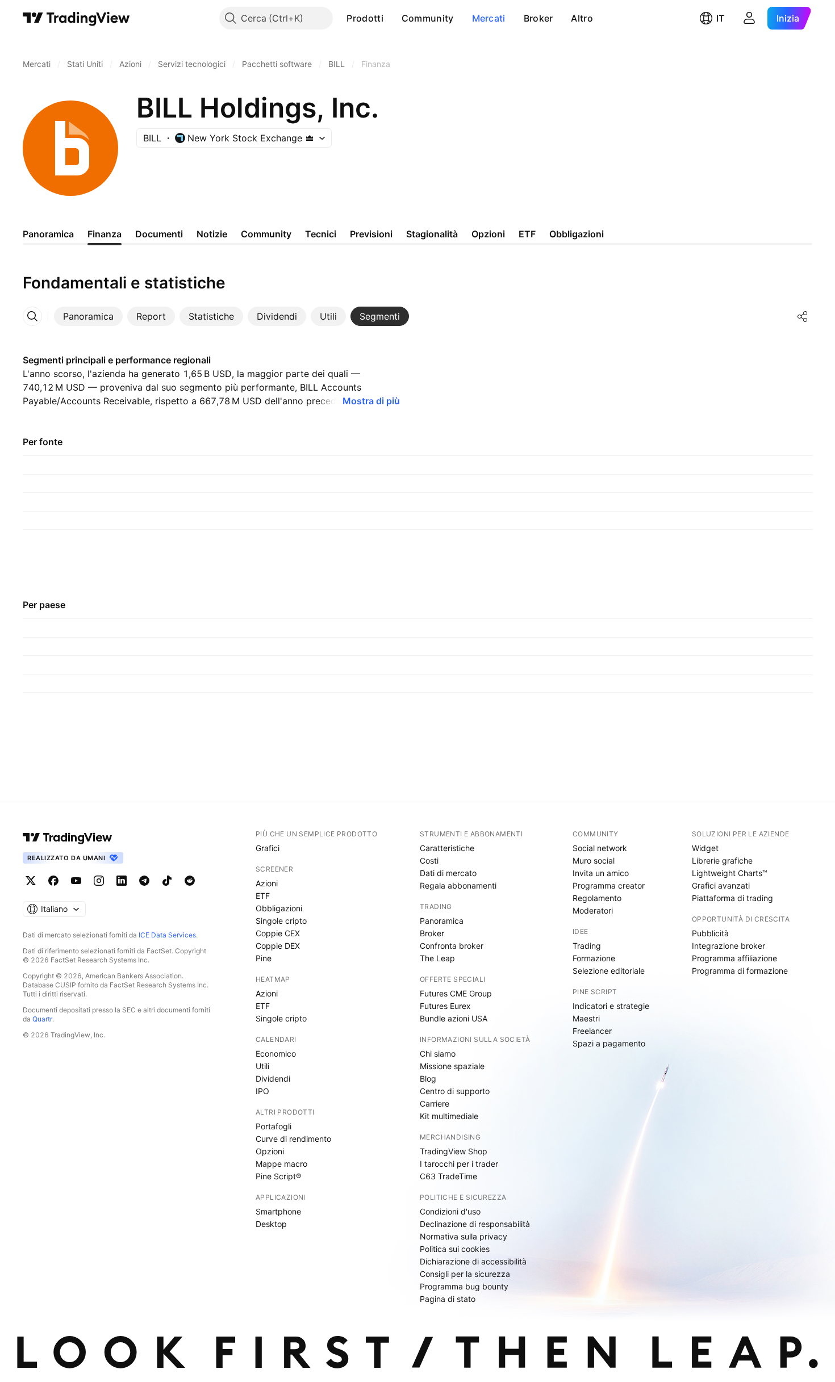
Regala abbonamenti (458, 885)
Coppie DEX (278, 945)
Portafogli (273, 1126)
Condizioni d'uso (450, 1211)
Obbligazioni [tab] (576, 234)
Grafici (267, 848)
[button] (392, 18)
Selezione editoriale (609, 970)
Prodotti (364, 18)
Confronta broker (451, 945)
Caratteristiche (447, 848)
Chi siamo (438, 1053)
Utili (262, 1066)
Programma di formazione (740, 970)
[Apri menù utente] (749, 18)
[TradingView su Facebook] (53, 881)
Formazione (594, 958)
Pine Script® (278, 1176)
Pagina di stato (447, 1299)
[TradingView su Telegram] (144, 881)
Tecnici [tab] (320, 234)
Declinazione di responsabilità (475, 1224)
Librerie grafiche (722, 860)
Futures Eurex (445, 1006)
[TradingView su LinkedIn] (122, 881)
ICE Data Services (167, 935)
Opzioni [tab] (488, 234)
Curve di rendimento (293, 1139)
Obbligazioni (279, 908)
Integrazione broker (728, 945)
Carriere (434, 1103)
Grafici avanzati (721, 885)
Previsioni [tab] (371, 234)
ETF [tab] (527, 234)
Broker (538, 18)
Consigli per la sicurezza (465, 1274)
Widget (705, 848)
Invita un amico (601, 873)
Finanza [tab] (104, 234)
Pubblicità (710, 933)
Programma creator (609, 885)
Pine (264, 958)
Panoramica (442, 920)
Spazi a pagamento (609, 1043)
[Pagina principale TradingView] (76, 18)
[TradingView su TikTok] (167, 881)
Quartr (42, 1019)
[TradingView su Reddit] (190, 881)
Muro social (594, 860)
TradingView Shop (453, 1151)
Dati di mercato (448, 873)
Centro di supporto (455, 1091)
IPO (262, 1091)
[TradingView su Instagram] (99, 881)
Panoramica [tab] (48, 234)
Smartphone (278, 1211)
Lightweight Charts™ (729, 873)
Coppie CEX (278, 933)
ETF (263, 896)
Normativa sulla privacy (463, 1236)
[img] (309, 138)
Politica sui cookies (455, 1249)
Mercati (489, 18)
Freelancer (592, 1031)
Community (428, 18)
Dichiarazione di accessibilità (473, 1261)
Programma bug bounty (464, 1286)
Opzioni (270, 1151)
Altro (582, 18)
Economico (276, 1053)
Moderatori (593, 910)
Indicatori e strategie (611, 1006)
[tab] (88, 316)
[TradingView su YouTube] (76, 881)
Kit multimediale (449, 1116)
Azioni (267, 883)
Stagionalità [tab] (432, 234)
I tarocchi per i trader (459, 1164)
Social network (600, 848)
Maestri (586, 1018)
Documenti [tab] (159, 234)
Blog (428, 1078)
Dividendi (273, 1078)
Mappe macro (281, 1164)
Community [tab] (266, 234)
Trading (587, 945)
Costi (429, 860)
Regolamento (597, 898)
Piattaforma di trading (732, 898)
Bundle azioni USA (453, 1018)
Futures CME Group (456, 993)
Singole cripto (281, 920)
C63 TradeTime (448, 1176)
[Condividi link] (802, 316)
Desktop (271, 1224)
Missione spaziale (452, 1066)
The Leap (437, 958)
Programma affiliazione (734, 958)
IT (720, 18)
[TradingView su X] (31, 881)
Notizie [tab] (212, 234)
